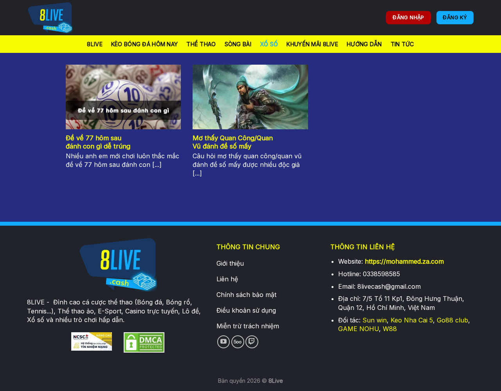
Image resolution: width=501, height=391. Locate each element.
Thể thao (201, 44)
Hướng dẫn (364, 44)
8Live (94, 44)
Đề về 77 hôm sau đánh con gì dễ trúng (98, 142)
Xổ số (269, 44)
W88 (390, 329)
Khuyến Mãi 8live (312, 44)
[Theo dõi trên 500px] (237, 341)
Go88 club (452, 320)
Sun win (374, 320)
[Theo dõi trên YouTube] (223, 341)
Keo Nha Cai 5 (412, 320)
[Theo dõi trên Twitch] (251, 341)
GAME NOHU (358, 329)
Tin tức (402, 44)
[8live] (66, 17)
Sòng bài (238, 44)
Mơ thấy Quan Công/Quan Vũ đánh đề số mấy (233, 142)
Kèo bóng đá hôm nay (144, 44)
